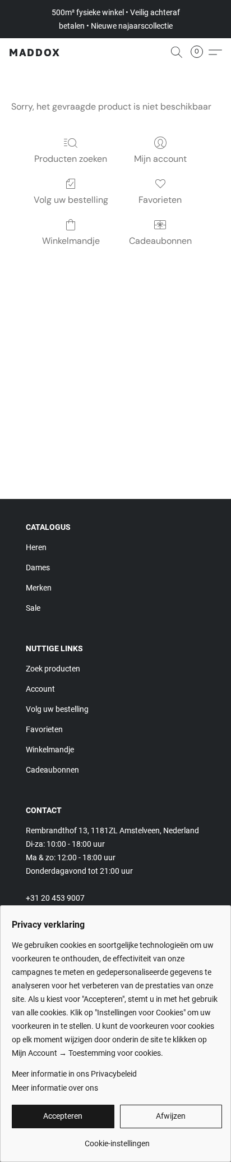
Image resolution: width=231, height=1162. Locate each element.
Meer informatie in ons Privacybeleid (74, 1073)
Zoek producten (53, 668)
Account (40, 688)
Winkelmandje (71, 241)
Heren (36, 547)
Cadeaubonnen (160, 241)
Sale (33, 607)
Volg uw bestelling (71, 200)
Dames (38, 567)
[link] (117, 1139)
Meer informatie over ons (55, 1087)
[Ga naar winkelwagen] (200, 52)
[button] (35, 52)
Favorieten (160, 200)
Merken (39, 587)
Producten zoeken (70, 159)
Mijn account (160, 159)
